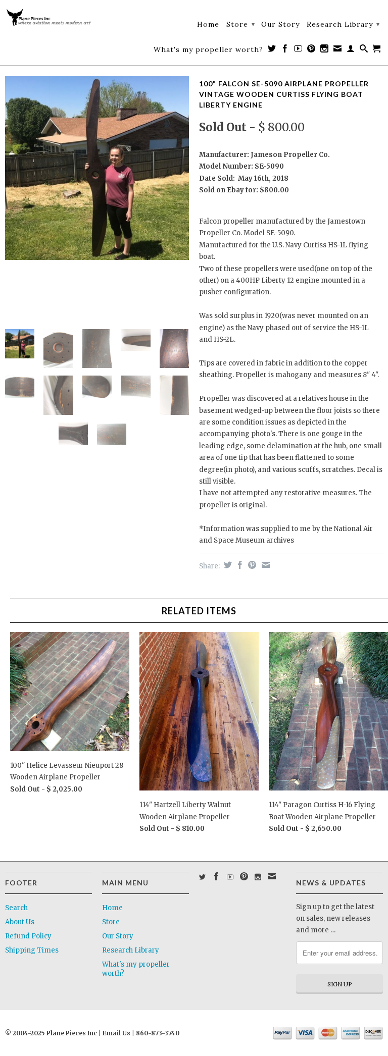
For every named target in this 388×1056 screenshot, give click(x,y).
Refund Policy (28, 936)
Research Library (343, 24)
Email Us (115, 1033)
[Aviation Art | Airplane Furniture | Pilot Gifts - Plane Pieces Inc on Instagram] (324, 50)
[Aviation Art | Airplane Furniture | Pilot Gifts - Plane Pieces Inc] (48, 19)
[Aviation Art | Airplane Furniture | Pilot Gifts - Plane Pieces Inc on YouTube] (298, 50)
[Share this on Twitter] (226, 565)
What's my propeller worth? (208, 49)
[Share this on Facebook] (238, 565)
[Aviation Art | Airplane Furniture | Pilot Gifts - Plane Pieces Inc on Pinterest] (311, 50)
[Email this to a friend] (264, 565)
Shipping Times (32, 950)
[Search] (364, 50)
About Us (19, 922)
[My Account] (351, 50)
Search (16, 908)
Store (240, 24)
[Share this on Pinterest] (251, 565)
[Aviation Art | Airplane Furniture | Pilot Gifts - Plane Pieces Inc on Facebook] (285, 50)
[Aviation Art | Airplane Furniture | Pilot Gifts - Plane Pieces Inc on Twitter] (272, 50)
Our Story (280, 24)
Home (208, 24)
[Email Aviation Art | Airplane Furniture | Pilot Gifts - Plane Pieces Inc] (337, 50)
